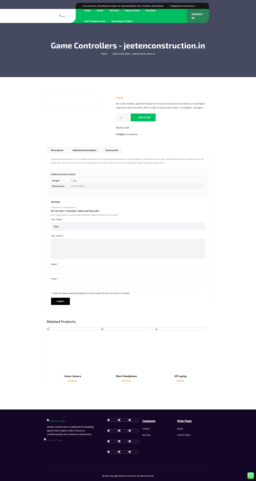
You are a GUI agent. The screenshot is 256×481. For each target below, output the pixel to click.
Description (57, 150)
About (100, 10)
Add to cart (144, 117)
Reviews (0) (112, 150)
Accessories (132, 134)
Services (114, 10)
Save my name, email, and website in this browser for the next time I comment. (91, 293)
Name (54, 264)
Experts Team (132, 10)
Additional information (84, 150)
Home (88, 10)
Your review (57, 235)
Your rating (57, 219)
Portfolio (151, 10)
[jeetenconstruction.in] (62, 16)
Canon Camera (72, 376)
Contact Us (197, 16)
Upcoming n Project (122, 21)
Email (54, 278)
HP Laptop (180, 376)
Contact (146, 428)
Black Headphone (126, 376)
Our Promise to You (95, 21)
